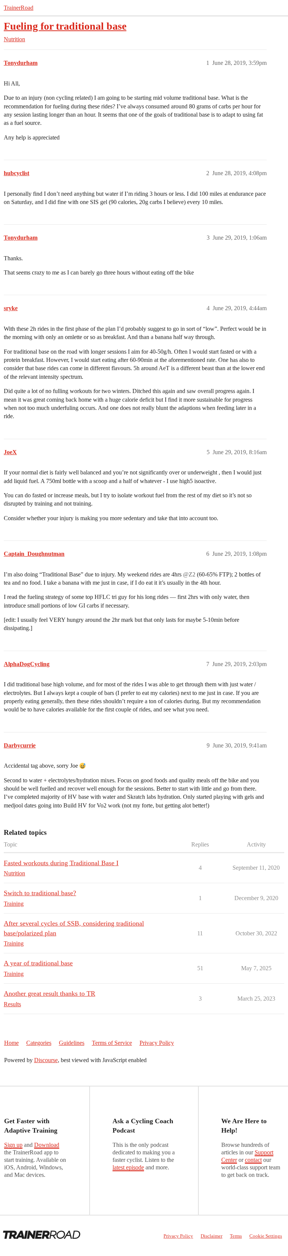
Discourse (46, 1060)
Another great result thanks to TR (49, 993)
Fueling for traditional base (65, 26)
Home (11, 1043)
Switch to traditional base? (40, 893)
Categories (38, 1043)
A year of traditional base (38, 963)
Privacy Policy (157, 1043)
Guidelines (71, 1043)
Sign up (13, 1145)
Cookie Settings (265, 1236)
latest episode (128, 1167)
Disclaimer (211, 1236)
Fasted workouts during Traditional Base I (61, 863)
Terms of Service (112, 1043)
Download (46, 1145)
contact (253, 1160)
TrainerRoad (18, 8)
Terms (236, 1236)
